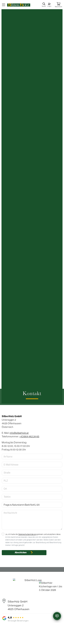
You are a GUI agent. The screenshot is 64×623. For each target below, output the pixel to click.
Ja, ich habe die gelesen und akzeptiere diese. (33, 534)
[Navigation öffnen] (3, 5)
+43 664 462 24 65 (29, 436)
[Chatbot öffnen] (57, 616)
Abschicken (21, 552)
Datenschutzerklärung (27, 534)
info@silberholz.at (19, 432)
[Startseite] (18, 4)
